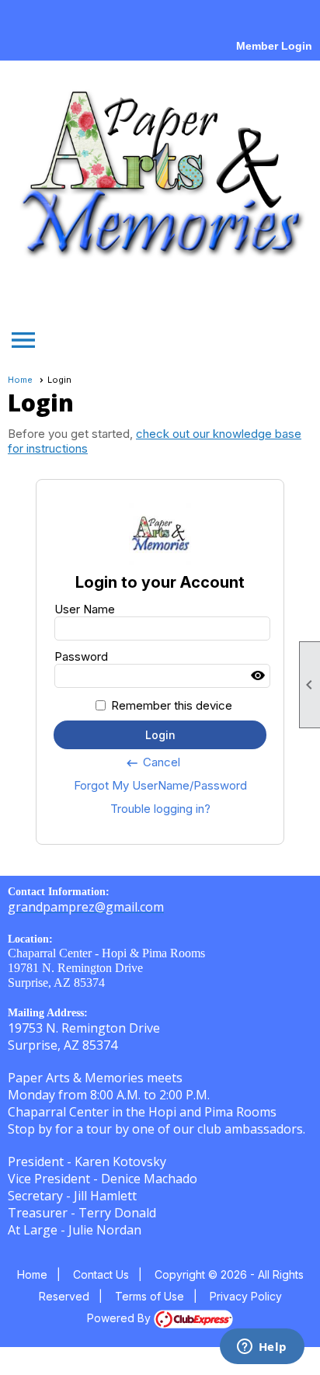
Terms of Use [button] (149, 1296)
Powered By (120, 1318)
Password (81, 656)
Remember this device (171, 705)
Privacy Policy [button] (246, 1296)
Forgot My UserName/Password (160, 785)
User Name (84, 609)
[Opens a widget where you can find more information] (261, 1347)
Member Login (274, 46)
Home (20, 379)
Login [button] (160, 734)
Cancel (152, 762)
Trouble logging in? (160, 808)
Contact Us (101, 1274)
